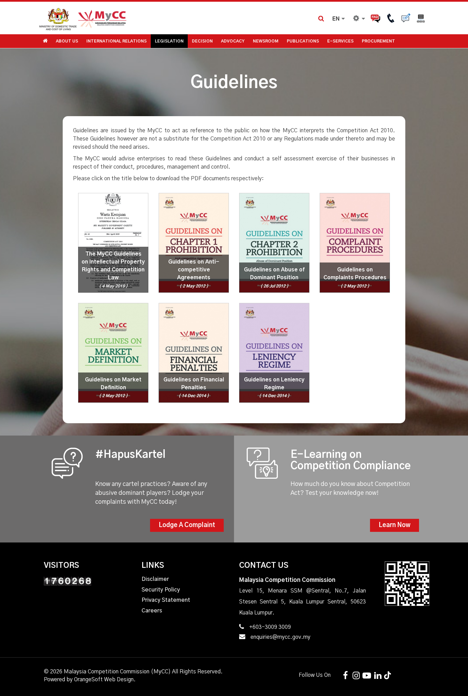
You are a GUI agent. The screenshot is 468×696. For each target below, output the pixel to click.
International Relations (116, 41)
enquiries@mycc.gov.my (280, 637)
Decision (202, 41)
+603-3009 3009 (270, 627)
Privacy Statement (165, 600)
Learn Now (394, 525)
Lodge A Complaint (187, 525)
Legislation (169, 41)
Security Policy (160, 590)
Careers (151, 610)
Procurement (378, 41)
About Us (67, 41)
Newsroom (266, 41)
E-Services (340, 41)
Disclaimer (155, 579)
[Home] (136, 18)
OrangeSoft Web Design (104, 679)
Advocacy (233, 41)
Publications (303, 41)
